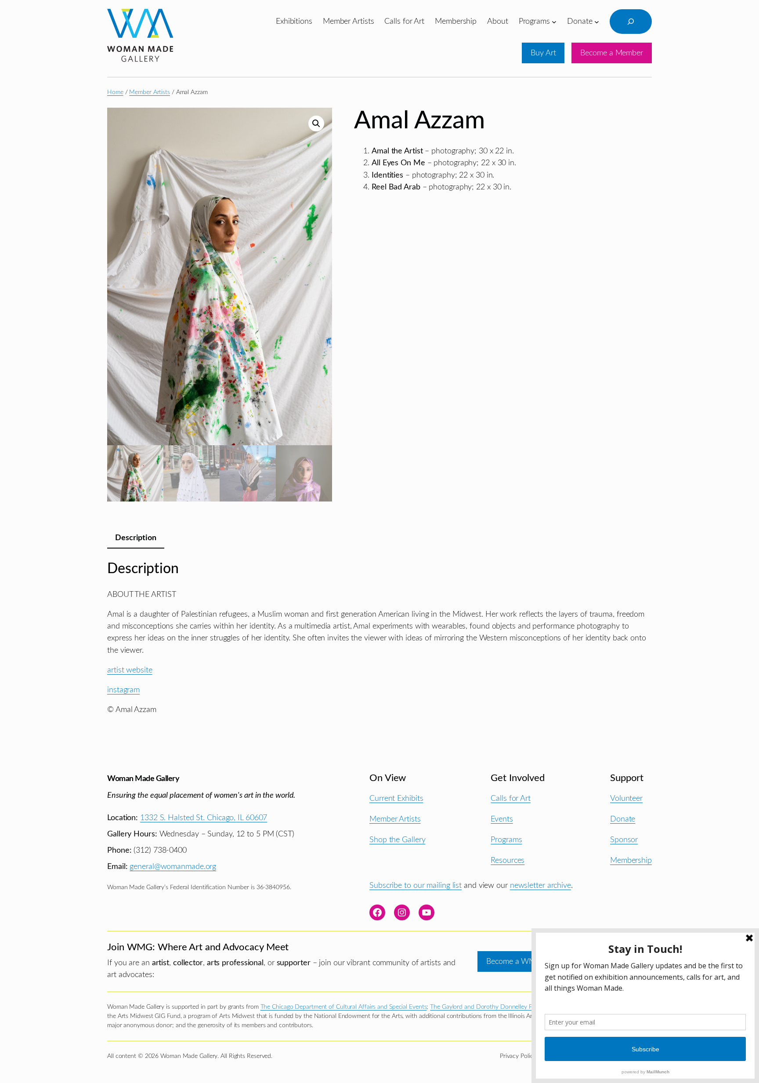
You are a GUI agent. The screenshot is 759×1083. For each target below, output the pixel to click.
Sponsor (624, 840)
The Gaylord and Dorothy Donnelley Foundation (494, 1007)
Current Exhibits (396, 798)
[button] (316, 123)
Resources (507, 860)
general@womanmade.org (173, 866)
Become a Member (611, 53)
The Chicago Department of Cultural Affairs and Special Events (343, 1007)
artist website (129, 670)
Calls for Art (511, 798)
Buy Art (543, 53)
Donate (622, 819)
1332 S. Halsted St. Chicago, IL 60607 (203, 818)
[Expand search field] (631, 21)
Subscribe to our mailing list (415, 885)
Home (115, 92)
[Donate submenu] (596, 21)
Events (502, 819)
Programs (506, 840)
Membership (631, 860)
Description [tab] (135, 538)
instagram (123, 690)
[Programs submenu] (554, 21)
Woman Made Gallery (143, 778)
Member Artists (149, 92)
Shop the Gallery (397, 840)
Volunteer (626, 798)
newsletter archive (540, 885)
